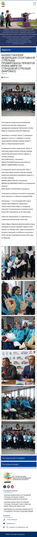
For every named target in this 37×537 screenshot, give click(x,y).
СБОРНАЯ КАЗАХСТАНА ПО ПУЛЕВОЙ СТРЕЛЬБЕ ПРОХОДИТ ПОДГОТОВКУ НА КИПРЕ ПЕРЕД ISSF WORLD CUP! (17, 504)
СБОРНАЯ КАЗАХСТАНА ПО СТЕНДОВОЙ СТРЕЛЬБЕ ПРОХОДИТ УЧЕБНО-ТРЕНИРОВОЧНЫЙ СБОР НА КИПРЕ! (17, 497)
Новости (5, 77)
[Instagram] (4, 486)
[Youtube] (12, 486)
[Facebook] (8, 486)
